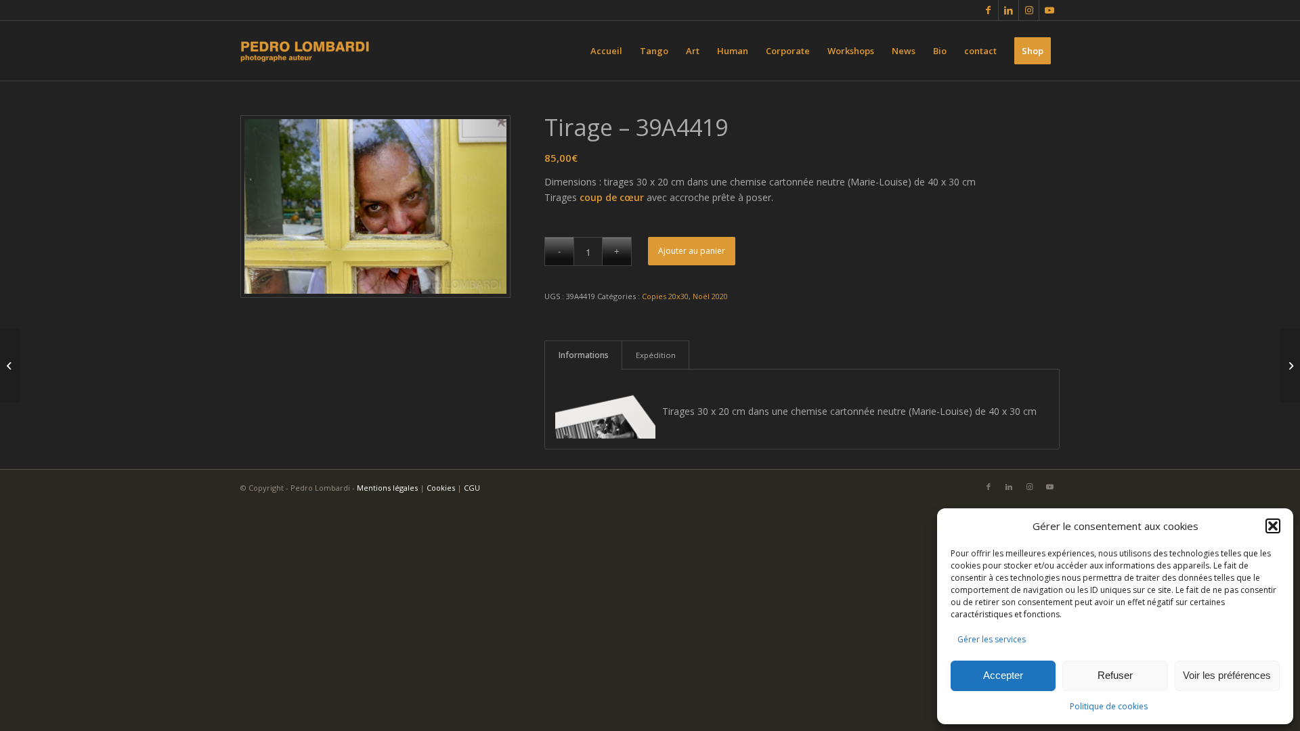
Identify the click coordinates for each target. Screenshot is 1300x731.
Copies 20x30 (665, 296)
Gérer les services (991, 639)
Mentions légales (387, 488)
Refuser (1115, 675)
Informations (584, 355)
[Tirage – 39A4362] (10, 365)
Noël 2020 (710, 296)
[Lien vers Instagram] (1029, 10)
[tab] (583, 355)
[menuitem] (606, 51)
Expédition (656, 355)
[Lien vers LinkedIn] (1008, 10)
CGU (472, 488)
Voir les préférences (1227, 675)
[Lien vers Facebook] (988, 10)
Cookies (441, 488)
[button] (1273, 526)
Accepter (1003, 675)
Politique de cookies (1109, 706)
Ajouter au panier (691, 251)
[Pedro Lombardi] (305, 51)
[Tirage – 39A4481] (1289, 365)
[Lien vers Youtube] (1049, 10)
